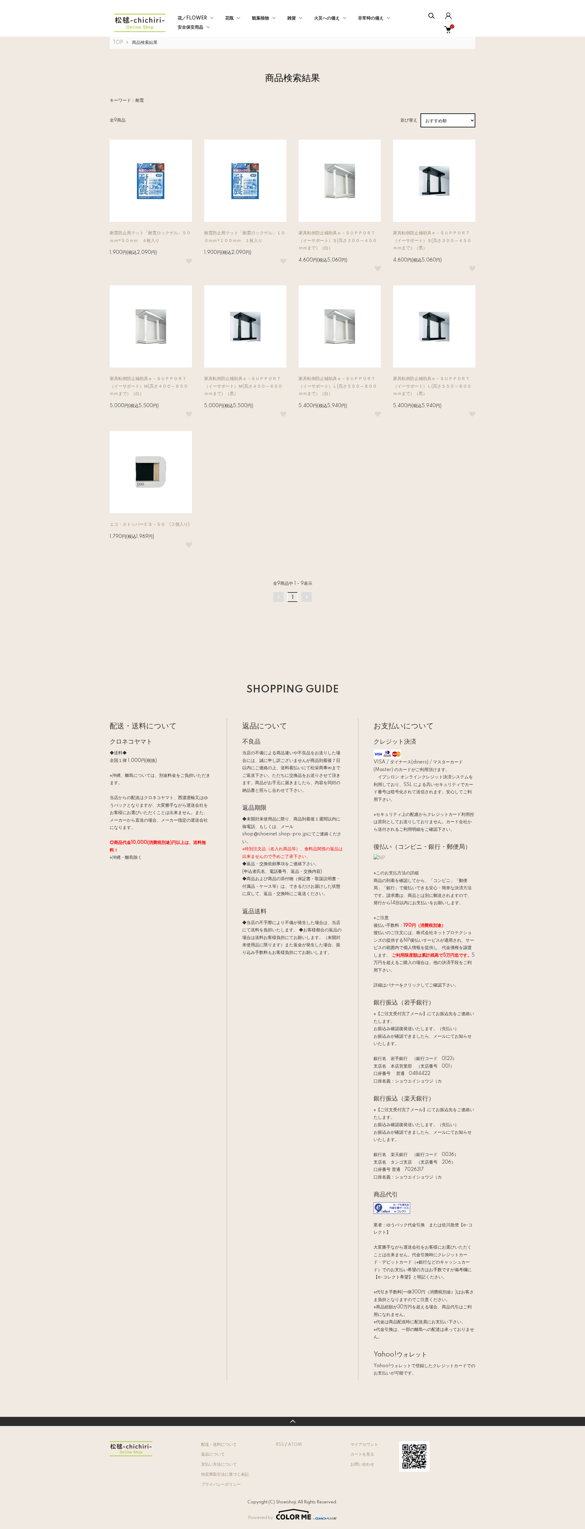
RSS (280, 1444)
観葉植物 (260, 18)
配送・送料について (219, 1444)
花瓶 (229, 18)
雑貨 (291, 18)
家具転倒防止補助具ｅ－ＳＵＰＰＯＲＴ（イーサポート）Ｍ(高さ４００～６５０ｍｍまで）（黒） (243, 386)
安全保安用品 (190, 27)
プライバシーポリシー (221, 1484)
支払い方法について (219, 1464)
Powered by (260, 1518)
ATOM (295, 1444)
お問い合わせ (362, 1464)
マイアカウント (364, 1444)
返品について (213, 1454)
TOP (118, 42)
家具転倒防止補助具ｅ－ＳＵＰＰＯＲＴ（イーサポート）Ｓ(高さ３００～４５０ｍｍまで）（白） (338, 241)
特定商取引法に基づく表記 (225, 1474)
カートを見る (362, 1454)
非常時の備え (371, 18)
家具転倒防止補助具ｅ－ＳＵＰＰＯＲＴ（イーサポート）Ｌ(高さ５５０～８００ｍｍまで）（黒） (432, 386)
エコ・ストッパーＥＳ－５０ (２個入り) (150, 524)
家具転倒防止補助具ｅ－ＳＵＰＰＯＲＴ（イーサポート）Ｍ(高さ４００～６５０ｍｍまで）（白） (149, 386)
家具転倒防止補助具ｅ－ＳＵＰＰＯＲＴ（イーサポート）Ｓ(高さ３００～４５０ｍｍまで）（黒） (432, 241)
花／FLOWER (192, 18)
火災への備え (327, 18)
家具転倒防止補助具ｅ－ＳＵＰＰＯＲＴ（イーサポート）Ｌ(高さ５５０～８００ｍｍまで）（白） (338, 386)
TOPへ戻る (292, 1421)
